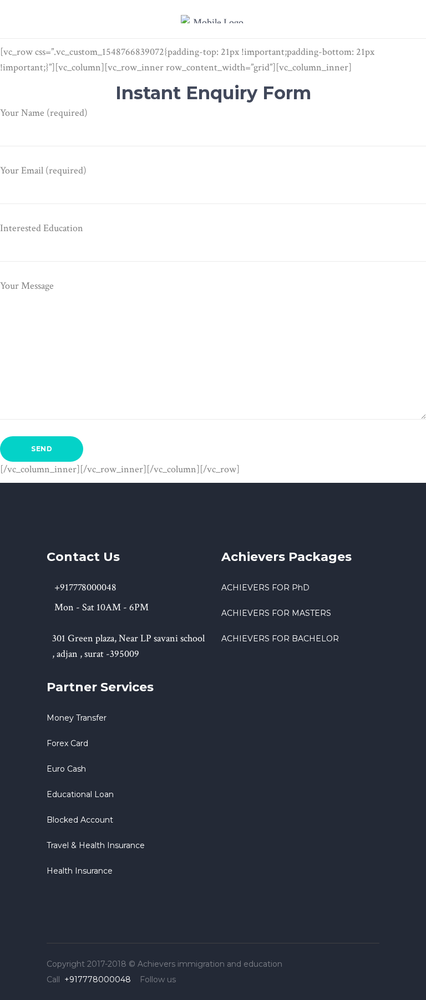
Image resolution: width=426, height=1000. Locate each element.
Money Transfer (76, 718)
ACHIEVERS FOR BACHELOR (280, 639)
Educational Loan (80, 794)
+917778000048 (97, 979)
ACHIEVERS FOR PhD (265, 588)
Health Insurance (80, 871)
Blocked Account (80, 820)
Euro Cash (66, 769)
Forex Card (67, 743)
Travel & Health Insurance (96, 845)
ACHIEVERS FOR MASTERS (276, 613)
